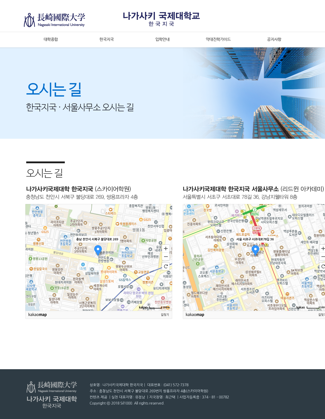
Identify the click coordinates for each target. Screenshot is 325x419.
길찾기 (165, 314)
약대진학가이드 (218, 39)
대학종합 (51, 39)
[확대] (165, 248)
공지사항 (274, 39)
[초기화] (165, 266)
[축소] (165, 256)
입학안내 (162, 39)
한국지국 (107, 39)
